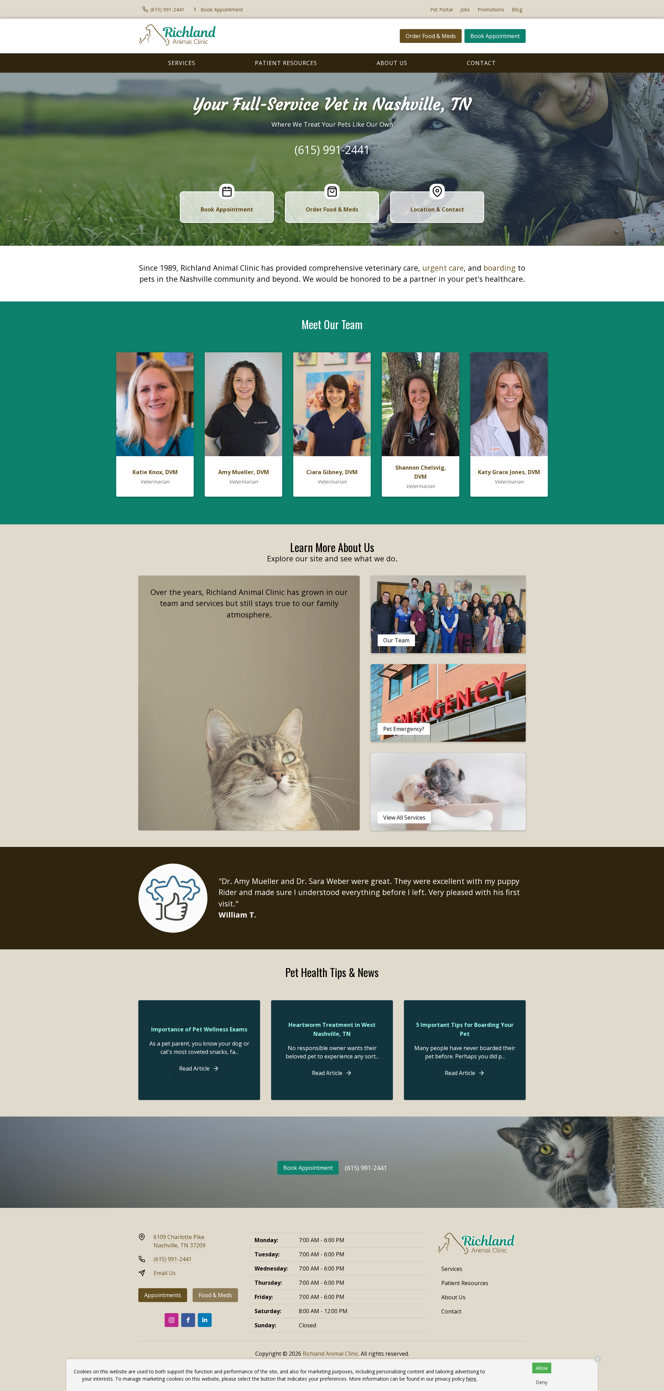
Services (181, 63)
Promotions (491, 9)
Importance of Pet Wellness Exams (199, 1029)
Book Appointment (495, 36)
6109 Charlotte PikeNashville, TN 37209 (179, 1241)
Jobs (465, 9)
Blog (517, 9)
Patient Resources (286, 63)
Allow (542, 1368)
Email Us (165, 1273)
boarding (499, 268)
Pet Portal (441, 9)
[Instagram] (171, 1320)
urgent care (443, 268)
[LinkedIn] (205, 1320)
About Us (392, 63)
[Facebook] (188, 1320)
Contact (481, 63)
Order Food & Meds (431, 36)
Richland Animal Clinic (330, 1353)
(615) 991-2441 (332, 149)
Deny (541, 1382)
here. (471, 1378)
